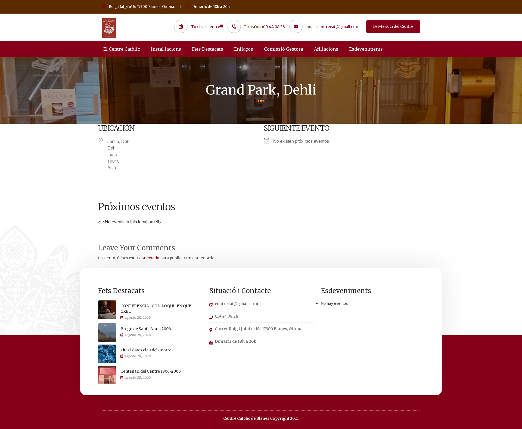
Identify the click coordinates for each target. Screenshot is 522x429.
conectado (149, 257)
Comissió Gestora (283, 49)
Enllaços (243, 49)
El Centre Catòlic (121, 49)
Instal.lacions (166, 49)
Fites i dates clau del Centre (145, 350)
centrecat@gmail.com (338, 26)
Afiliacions (326, 49)
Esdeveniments (366, 49)
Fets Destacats (207, 49)
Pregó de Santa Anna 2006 (145, 328)
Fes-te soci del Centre (393, 26)
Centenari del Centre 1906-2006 (150, 371)
